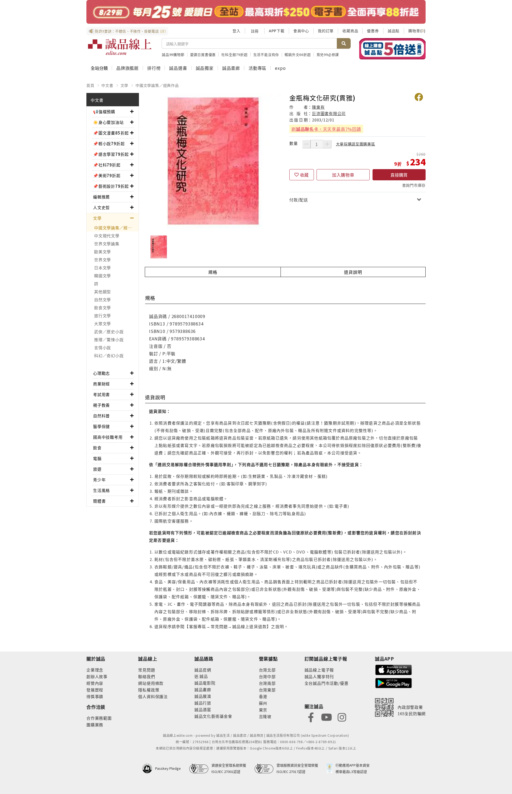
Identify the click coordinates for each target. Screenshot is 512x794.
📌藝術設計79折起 (111, 186)
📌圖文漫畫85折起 (111, 133)
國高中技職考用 (108, 437)
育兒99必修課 (328, 54)
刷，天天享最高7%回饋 (326, 129)
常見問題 (146, 670)
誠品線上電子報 (319, 670)
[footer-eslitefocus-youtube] (326, 717)
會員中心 (301, 30)
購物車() (417, 30)
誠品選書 (178, 68)
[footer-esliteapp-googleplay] (393, 682)
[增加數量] (327, 144)
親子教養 (101, 405)
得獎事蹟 (94, 696)
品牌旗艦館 (127, 68)
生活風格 (101, 490)
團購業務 (94, 724)
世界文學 (102, 259)
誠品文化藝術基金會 (213, 716)
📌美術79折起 (107, 175)
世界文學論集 (106, 243)
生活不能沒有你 (266, 54)
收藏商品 (350, 30)
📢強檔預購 (104, 111)
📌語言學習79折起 (111, 154)
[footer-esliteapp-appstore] (393, 669)
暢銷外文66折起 (298, 54)
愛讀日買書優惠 (203, 54)
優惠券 (373, 30)
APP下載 (277, 30)
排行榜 (154, 68)
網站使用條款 (150, 683)
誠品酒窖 (202, 709)
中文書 (107, 85)
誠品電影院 (204, 683)
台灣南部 (267, 683)
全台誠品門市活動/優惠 (327, 683)
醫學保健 (101, 426)
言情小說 (102, 347)
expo (280, 68)
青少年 (99, 479)
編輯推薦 (101, 196)
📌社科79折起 (107, 165)
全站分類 (99, 68)
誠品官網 (202, 670)
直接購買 (398, 175)
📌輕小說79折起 (109, 143)
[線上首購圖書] (392, 48)
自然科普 (101, 415)
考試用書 (101, 394)
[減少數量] (306, 144)
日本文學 (102, 267)
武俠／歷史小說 (108, 331)
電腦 (97, 458)
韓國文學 (102, 275)
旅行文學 (102, 315)
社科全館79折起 (234, 54)
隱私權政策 (148, 690)
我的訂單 (326, 30)
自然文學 (102, 299)
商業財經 (101, 383)
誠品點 (393, 30)
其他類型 (102, 291)
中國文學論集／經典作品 (157, 85)
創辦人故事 (96, 676)
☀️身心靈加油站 (108, 122)
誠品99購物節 (173, 54)
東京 (263, 709)
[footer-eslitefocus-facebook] (311, 717)
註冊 (254, 31)
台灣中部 (267, 676)
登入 (237, 30)
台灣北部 (267, 670)
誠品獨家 (205, 68)
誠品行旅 (202, 703)
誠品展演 (202, 696)
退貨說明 (353, 272)
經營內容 (94, 683)
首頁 (90, 85)
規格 (212, 272)
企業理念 (94, 670)
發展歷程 (94, 690)
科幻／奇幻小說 (108, 355)
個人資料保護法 (153, 696)
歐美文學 (102, 251)
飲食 (97, 447)
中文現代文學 (106, 235)
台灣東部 (267, 690)
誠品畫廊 (231, 68)
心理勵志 (101, 373)
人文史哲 (101, 207)
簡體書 (99, 501)
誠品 (203, 676)
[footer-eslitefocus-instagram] (341, 717)
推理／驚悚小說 (108, 339)
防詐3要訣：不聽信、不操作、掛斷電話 (130, 31)
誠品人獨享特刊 (319, 676)
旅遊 (97, 469)
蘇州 (263, 703)
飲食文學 (102, 307)
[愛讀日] (256, 12)
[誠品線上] (119, 47)
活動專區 (257, 68)
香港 (263, 696)
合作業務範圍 (99, 718)
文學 (125, 85)
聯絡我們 (146, 676)
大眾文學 (102, 323)
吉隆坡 (265, 716)
